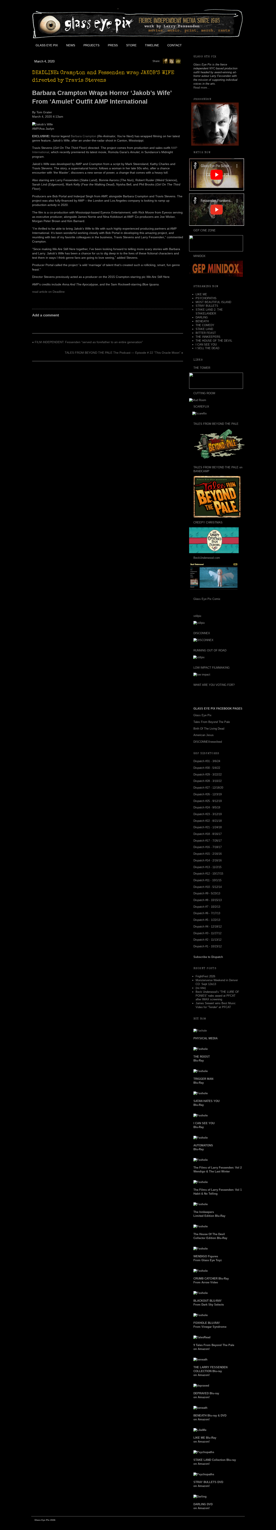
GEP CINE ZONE (204, 230)
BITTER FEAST (206, 333)
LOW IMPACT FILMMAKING (211, 667)
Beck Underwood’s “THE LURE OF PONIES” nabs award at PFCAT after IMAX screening (217, 995)
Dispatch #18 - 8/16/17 (207, 834)
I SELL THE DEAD (207, 348)
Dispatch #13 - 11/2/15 (207, 867)
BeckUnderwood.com (206, 557)
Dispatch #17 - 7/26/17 (207, 840)
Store (131, 45)
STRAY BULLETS (207, 305)
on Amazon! (210, 1371)
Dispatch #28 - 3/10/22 (207, 781)
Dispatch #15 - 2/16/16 (207, 853)
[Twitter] (171, 61)
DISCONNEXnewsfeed (207, 741)
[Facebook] (165, 61)
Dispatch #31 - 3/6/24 (206, 761)
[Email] (178, 61)
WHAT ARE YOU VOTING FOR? (214, 684)
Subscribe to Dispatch (208, 957)
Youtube (215, 45)
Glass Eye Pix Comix (206, 599)
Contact (174, 45)
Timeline (152, 45)
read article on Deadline (48, 291)
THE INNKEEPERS (208, 336)
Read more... (201, 87)
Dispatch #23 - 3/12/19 (207, 814)
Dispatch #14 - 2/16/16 (207, 860)
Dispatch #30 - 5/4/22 (206, 767)
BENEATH (202, 321)
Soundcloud (234, 45)
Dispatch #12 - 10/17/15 (208, 873)
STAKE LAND (204, 329)
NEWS (70, 45)
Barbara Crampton (83, 136)
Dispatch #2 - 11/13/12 (207, 939)
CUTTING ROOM (204, 393)
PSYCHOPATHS (206, 298)
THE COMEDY (205, 325)
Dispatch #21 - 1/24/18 (207, 827)
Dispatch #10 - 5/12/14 (207, 887)
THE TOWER (201, 367)
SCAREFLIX (201, 406)
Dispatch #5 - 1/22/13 (206, 919)
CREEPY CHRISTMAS (208, 522)
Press (113, 45)
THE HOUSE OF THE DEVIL (214, 340)
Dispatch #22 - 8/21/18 (207, 820)
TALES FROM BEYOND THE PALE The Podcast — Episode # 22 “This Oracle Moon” (122, 352)
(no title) (201, 988)
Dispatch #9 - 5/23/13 (206, 893)
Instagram (224, 45)
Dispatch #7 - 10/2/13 (206, 906)
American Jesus (203, 735)
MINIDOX (199, 256)
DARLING (202, 317)
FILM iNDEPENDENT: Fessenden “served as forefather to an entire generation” (89, 342)
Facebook (195, 45)
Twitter (205, 45)
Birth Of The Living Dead (208, 728)
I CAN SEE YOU (206, 344)
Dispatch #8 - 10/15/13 (207, 900)
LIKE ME (201, 294)
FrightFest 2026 (205, 976)
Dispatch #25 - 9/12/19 (207, 801)
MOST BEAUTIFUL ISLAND (213, 302)
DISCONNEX (201, 633)
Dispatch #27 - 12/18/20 (208, 787)
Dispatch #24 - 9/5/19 (206, 807)
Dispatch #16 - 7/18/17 (207, 847)
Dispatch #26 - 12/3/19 (207, 794)
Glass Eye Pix (47, 45)
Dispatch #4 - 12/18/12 (207, 926)
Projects (91, 45)
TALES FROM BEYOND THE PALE (215, 423)
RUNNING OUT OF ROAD (209, 650)
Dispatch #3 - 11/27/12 (207, 933)
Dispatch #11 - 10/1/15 (207, 880)
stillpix (197, 616)
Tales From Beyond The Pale (211, 722)
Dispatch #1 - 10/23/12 (207, 946)
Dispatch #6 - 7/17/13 (206, 913)
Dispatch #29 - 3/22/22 (207, 774)
